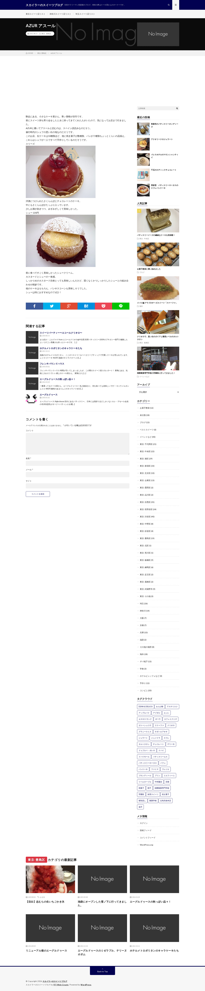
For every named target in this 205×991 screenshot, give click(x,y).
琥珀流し (142, 800)
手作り (143, 683)
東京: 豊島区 (46, 33)
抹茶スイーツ (153, 794)
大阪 (142, 618)
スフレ (166, 738)
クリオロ (171, 725)
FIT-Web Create (61, 985)
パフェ (163, 763)
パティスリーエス (160, 757)
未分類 (143, 415)
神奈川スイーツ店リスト (60, 14)
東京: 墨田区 (145, 487)
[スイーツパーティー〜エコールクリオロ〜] (32, 337)
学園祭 (141, 794)
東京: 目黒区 (145, 502)
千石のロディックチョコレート (163, 170)
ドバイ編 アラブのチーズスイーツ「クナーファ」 (157, 303)
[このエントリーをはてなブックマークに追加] (86, 306)
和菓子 (141, 788)
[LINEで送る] (120, 306)
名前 (28, 458)
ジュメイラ (155, 738)
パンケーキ (143, 769)
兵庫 (142, 632)
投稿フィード (146, 830)
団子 (149, 788)
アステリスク (172, 706)
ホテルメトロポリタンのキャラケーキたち (61, 348)
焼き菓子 (165, 794)
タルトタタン (144, 744)
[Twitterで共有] (51, 306)
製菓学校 (153, 800)
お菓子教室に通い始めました (149, 269)
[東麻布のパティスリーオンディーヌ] (143, 129)
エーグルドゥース (49, 394)
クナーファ (159, 725)
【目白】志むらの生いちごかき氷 (45, 901)
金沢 (140, 807)
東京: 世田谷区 (146, 509)
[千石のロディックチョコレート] (143, 175)
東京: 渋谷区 (145, 516)
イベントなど (144, 376)
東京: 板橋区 (144, 342)
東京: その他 (145, 596)
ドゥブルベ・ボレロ (147, 750)
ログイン (144, 823)
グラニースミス (145, 731)
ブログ (141, 272)
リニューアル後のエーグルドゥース (46, 950)
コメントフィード (147, 837)
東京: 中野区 (145, 524)
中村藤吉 (158, 782)
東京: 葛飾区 (145, 582)
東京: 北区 (144, 545)
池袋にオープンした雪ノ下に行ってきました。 (102, 903)
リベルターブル (145, 782)
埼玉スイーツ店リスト (85, 14)
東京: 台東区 (145, 480)
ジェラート (143, 738)
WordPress (86, 985)
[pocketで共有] (103, 306)
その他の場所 (146, 647)
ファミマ (154, 769)
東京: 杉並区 (145, 531)
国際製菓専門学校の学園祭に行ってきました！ (156, 373)
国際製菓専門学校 (162, 788)
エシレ (166, 713)
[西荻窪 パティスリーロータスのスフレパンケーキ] (143, 190)
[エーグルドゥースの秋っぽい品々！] (32, 383)
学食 (142, 668)
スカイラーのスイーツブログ (55, 981)
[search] (177, 108)
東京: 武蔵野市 (146, 589)
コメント (30, 430)
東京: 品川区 (145, 495)
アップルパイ (144, 713)
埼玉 (142, 603)
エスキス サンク (145, 719)
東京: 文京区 (145, 473)
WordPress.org (146, 845)
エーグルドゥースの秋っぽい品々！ (57, 379)
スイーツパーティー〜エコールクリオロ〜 (61, 332)
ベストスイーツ (147, 429)
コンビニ (144, 690)
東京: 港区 (144, 458)
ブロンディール (145, 775)
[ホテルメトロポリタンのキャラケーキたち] (32, 352)
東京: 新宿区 (145, 466)
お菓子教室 (145, 408)
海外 (141, 306)
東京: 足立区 (145, 574)
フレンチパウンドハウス (52, 363)
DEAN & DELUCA (146, 706)
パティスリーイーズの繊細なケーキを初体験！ (156, 235)
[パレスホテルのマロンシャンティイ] (143, 159)
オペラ (158, 719)
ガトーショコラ (145, 725)
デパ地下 (144, 661)
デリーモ (171, 744)
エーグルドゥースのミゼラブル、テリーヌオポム (102, 952)
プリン (157, 775)
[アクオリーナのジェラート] (143, 144)
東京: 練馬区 (145, 567)
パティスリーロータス (148, 763)
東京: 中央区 (144, 238)
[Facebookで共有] (34, 306)
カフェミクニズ (170, 719)
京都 (142, 625)
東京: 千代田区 (146, 444)
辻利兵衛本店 (165, 800)
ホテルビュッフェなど (149, 676)
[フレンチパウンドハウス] (32, 368)
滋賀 (142, 640)
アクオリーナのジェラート (162, 139)
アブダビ (156, 713)
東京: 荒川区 (145, 553)
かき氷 (42, 897)
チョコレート (158, 744)
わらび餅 (159, 706)
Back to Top (102, 971)
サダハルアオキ (161, 731)
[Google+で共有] (69, 306)
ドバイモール (144, 757)
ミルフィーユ (169, 775)
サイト (29, 481)
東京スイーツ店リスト (35, 14)
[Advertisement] (102, 76)
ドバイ (161, 750)
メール (29, 470)
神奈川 (143, 611)
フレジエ (165, 769)
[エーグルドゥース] (32, 399)
